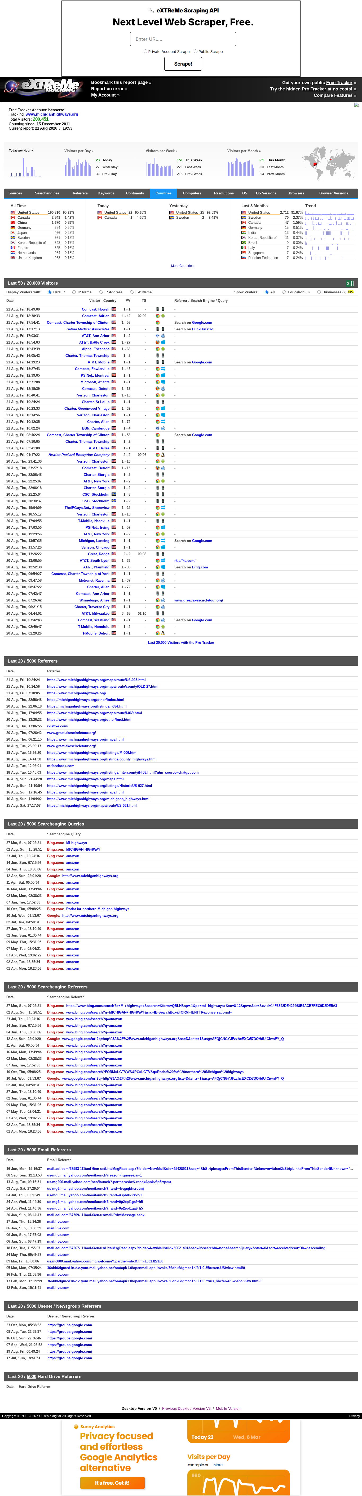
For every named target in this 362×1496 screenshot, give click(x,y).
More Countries (182, 266)
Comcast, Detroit (95, 389)
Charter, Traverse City (91, 607)
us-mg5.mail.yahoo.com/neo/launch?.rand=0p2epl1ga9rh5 (95, 1202)
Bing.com (200, 567)
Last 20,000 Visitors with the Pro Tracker (181, 643)
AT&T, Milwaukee (95, 613)
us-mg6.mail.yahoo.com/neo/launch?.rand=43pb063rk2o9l (95, 1195)
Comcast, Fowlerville (92, 369)
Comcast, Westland (93, 620)
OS (244, 193)
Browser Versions (333, 193)
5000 (31, 661)
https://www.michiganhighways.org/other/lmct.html (89, 720)
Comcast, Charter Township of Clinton (78, 323)
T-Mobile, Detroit (95, 633)
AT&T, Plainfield (96, 567)
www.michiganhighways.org (52, 114)
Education (298, 292)
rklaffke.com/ (185, 561)
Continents (135, 193)
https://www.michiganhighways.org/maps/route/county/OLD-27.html (102, 686)
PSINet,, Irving (97, 528)
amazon (72, 856)
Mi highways (76, 843)
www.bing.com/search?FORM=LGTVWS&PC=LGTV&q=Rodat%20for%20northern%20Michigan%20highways (155, 1072)
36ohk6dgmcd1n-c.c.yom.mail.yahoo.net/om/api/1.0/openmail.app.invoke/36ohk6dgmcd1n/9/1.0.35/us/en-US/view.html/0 (146, 1268)
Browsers (296, 193)
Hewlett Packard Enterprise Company (78, 455)
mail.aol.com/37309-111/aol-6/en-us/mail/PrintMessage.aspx (95, 1215)
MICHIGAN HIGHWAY (83, 849)
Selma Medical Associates (88, 329)
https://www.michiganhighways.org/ (76, 693)
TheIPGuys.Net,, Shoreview (87, 508)
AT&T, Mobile (98, 362)
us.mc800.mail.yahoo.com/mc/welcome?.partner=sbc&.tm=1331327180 (105, 1261)
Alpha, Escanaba (95, 349)
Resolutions (224, 193)
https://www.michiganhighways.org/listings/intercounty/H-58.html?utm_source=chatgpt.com (123, 772)
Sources (15, 193)
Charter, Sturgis (96, 475)
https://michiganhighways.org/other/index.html (85, 700)
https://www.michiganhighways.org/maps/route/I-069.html (94, 713)
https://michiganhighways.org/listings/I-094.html (87, 706)
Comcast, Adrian (95, 316)
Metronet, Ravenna (94, 580)
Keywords (106, 193)
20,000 (33, 283)
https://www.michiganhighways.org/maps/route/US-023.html (96, 680)
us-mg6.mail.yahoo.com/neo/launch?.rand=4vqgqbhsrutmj (95, 1189)
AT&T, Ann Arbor (95, 336)
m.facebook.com (60, 766)
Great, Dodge (98, 554)
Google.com (202, 323)
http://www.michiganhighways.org (90, 876)
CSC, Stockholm (95, 494)
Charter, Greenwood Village (86, 409)
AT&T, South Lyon (94, 561)
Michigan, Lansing (94, 541)
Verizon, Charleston (93, 395)
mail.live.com (58, 1222)
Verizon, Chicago (95, 547)
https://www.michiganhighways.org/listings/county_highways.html (102, 759)
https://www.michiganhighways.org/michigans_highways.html (98, 799)
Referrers (80, 193)
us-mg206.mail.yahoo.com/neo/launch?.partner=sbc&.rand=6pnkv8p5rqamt (109, 1182)
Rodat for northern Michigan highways (97, 909)
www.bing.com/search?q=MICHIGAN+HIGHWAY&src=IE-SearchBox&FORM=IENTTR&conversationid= (149, 1012)
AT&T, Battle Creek (94, 342)
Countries (163, 193)
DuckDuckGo (202, 329)
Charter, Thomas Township (87, 356)
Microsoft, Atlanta (95, 382)
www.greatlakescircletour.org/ (198, 600)
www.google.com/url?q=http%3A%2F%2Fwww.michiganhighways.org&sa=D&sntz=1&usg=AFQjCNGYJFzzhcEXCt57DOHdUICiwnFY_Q (173, 1039)
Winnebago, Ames (94, 600)
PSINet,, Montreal (95, 375)
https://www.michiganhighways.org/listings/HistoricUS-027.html (99, 786)
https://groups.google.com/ (69, 1325)
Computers (192, 193)
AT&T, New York (96, 481)
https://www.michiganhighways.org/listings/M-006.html (92, 753)
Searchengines (47, 193)
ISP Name (143, 292)
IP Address (112, 292)
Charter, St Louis (95, 402)
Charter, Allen (98, 422)
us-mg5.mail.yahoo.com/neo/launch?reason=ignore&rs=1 (94, 1175)
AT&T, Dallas (99, 448)
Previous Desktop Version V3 (186, 1408)
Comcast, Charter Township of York (80, 574)
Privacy (354, 1416)
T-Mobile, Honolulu (93, 627)
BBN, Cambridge (95, 428)
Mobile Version (228, 1408)
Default (58, 292)
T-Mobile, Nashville (93, 521)
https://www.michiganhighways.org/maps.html (85, 739)
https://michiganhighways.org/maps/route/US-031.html (92, 806)
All (272, 292)
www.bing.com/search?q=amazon (94, 1019)
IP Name (84, 292)
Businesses (333, 292)
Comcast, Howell (95, 309)
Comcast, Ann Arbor (92, 594)
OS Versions (266, 193)
